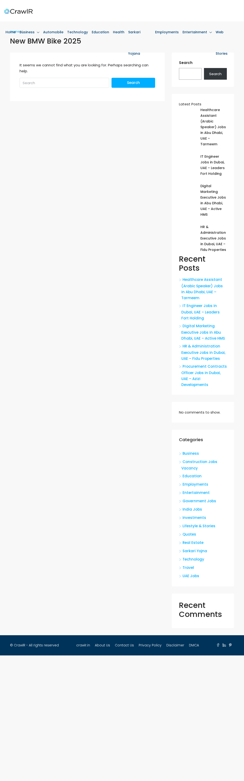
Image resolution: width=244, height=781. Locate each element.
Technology (77, 32)
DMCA (194, 645)
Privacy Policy (150, 645)
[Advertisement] (122, 718)
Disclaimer (175, 645)
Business (27, 32)
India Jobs (192, 509)
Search (133, 82)
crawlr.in (83, 645)
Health (118, 32)
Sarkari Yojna (195, 550)
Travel (188, 567)
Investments (194, 517)
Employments (167, 32)
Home (10, 32)
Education (100, 32)
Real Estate (193, 542)
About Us (102, 645)
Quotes (189, 534)
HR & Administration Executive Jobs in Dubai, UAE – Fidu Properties (213, 238)
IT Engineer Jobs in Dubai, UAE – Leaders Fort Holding (200, 312)
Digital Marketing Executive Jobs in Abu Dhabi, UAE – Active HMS (203, 332)
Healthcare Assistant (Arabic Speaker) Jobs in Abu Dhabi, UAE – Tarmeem (213, 126)
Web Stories (222, 43)
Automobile (53, 32)
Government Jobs (199, 500)
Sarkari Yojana (134, 43)
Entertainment (195, 32)
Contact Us (124, 645)
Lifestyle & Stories (199, 525)
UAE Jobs (191, 575)
